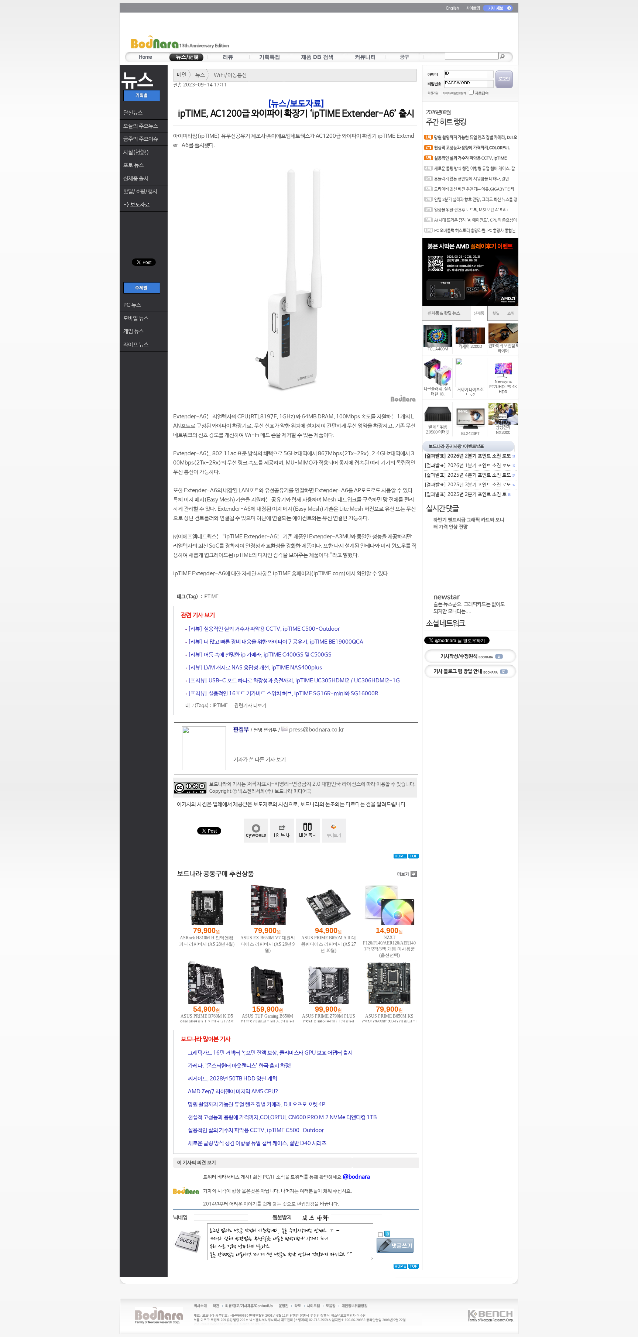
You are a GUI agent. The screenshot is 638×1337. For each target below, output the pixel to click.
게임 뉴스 (133, 331)
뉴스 (200, 75)
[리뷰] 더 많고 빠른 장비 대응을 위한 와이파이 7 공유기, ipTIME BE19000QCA (275, 642)
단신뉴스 (133, 113)
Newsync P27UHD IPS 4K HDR (503, 387)
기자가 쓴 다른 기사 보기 (259, 760)
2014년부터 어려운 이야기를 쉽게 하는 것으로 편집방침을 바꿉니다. (271, 1204)
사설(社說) (136, 152)
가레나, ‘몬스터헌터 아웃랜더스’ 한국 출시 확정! (239, 1066)
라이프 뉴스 (135, 345)
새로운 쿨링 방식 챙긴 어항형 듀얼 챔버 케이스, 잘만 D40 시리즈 (256, 1143)
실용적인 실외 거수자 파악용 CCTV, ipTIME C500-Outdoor (255, 1130)
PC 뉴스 (132, 305)
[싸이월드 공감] (256, 831)
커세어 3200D (470, 346)
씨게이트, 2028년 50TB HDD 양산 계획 (232, 1079)
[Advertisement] (362, 33)
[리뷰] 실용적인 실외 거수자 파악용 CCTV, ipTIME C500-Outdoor (263, 629)
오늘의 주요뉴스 (140, 126)
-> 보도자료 (136, 205)
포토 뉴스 (133, 165)
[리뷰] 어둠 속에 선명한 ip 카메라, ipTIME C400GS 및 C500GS (259, 655)
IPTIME (211, 597)
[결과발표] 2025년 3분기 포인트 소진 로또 (469, 485)
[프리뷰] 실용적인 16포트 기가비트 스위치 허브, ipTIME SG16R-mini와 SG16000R (282, 693)
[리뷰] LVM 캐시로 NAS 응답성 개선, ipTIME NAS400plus (254, 668)
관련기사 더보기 (250, 706)
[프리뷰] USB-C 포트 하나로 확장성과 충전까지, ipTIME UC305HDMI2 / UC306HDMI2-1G (293, 681)
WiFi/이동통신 (230, 75)
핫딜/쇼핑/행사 (140, 191)
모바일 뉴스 (135, 318)
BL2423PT (470, 434)
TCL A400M (438, 349)
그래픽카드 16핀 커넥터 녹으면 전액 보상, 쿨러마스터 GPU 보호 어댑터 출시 (270, 1053)
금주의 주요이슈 (140, 139)
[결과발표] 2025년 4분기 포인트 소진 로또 (469, 475)
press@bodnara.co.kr (316, 730)
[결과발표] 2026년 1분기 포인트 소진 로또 (469, 466)
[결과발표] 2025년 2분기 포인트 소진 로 (467, 494)
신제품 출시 (135, 178)
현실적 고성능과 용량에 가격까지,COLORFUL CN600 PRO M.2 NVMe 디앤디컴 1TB (282, 1117)
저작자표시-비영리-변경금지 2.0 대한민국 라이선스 (304, 784)
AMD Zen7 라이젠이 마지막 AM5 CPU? (233, 1092)
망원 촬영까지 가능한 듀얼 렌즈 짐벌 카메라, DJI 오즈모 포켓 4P (256, 1104)
